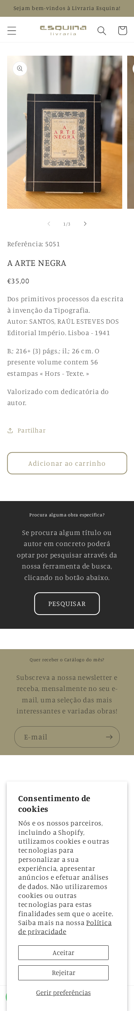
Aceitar (63, 952)
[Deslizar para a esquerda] (49, 224)
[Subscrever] (109, 737)
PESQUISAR (67, 603)
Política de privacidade (65, 927)
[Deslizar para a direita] (85, 224)
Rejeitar (63, 972)
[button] (11, 30)
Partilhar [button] (31, 430)
